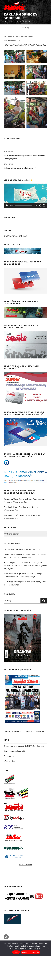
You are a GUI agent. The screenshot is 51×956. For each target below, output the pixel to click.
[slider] (23, 205)
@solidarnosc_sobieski (15, 236)
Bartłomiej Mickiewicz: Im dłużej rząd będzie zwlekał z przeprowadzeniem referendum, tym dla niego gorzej (25, 565)
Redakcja (32, 37)
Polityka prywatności (30, 952)
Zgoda (15, 952)
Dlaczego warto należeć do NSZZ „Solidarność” (24, 746)
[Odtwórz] (7, 205)
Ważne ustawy (10, 761)
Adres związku (10, 756)
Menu (27, 28)
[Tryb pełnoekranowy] (44, 205)
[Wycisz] (40, 205)
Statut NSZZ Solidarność (14, 751)
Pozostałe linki (25, 864)
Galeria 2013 (13, 138)
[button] (25, 196)
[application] (25, 196)
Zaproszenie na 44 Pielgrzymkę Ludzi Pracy (22, 549)
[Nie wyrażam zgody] (48, 948)
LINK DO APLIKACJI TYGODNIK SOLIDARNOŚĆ (24, 732)
